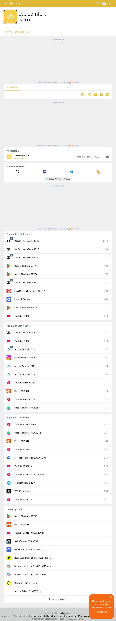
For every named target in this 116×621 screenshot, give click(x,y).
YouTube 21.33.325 (23, 499)
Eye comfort (22, 31)
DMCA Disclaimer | (85, 616)
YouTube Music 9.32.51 (24, 399)
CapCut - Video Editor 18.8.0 (26, 241)
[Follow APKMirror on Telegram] (71, 173)
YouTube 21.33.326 (23, 466)
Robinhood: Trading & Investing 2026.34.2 (32, 558)
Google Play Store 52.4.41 (25, 266)
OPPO (27, 20)
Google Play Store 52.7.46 (25, 516)
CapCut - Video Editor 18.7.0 (26, 283)
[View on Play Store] (95, 95)
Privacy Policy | (37, 616)
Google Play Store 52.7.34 (25, 274)
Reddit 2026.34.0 (21, 441)
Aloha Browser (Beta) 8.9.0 (26, 541)
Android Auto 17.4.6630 (25, 374)
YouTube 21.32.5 (21, 316)
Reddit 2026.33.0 (21, 391)
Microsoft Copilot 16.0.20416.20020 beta (32, 566)
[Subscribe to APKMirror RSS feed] (98, 173)
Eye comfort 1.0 (22, 156)
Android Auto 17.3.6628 (25, 349)
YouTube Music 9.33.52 (24, 383)
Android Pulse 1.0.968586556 (27, 591)
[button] (82, 95)
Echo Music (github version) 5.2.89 (29, 291)
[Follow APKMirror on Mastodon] (44, 173)
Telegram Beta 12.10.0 (24, 483)
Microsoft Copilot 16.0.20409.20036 (30, 574)
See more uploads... (58, 599)
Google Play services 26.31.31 (27, 408)
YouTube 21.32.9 (21, 449)
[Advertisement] (58, 61)
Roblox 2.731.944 (22, 299)
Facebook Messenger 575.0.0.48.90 (30, 458)
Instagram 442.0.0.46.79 (25, 358)
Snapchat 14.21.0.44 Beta (25, 583)
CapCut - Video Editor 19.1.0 (26, 249)
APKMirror (14, 3)
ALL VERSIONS (12, 88)
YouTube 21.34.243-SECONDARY (29, 474)
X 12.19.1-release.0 (23, 491)
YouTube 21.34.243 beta (25, 424)
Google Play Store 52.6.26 (25, 308)
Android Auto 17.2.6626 (25, 366)
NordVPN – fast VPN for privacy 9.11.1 (31, 549)
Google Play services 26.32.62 (27, 433)
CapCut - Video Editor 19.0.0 (26, 257)
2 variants (21, 158)
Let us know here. (64, 613)
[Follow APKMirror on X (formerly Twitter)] (17, 173)
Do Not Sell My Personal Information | (60, 616)
